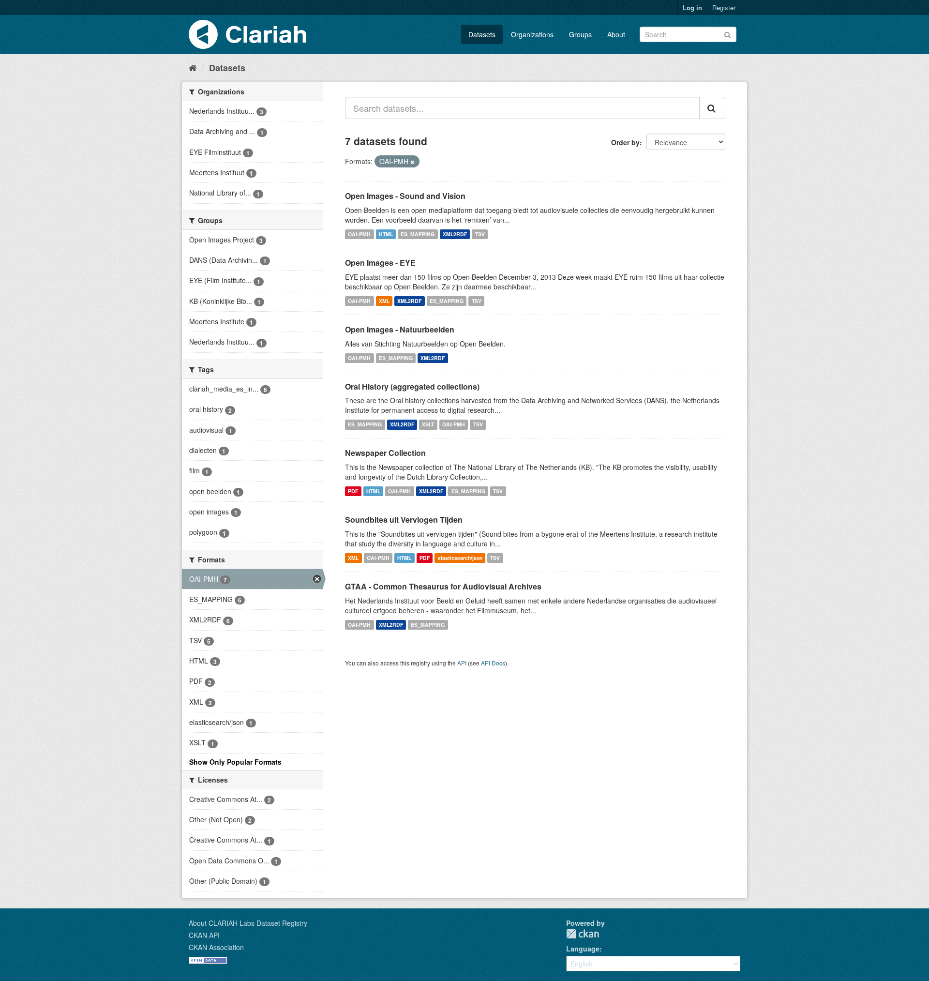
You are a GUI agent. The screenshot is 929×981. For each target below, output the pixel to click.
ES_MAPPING (418, 234)
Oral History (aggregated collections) (412, 386)
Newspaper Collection (385, 452)
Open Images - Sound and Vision (405, 195)
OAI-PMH (359, 234)
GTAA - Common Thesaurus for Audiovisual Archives (443, 586)
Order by (625, 142)
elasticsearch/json (460, 557)
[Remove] (412, 162)
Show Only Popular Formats (235, 762)
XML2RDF (455, 234)
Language (582, 948)
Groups (580, 34)
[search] (712, 108)
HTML (386, 234)
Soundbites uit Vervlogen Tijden (404, 519)
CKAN (582, 934)
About (616, 34)
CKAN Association (216, 947)
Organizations (532, 34)
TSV (480, 234)
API (461, 663)
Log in (692, 7)
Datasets (481, 34)
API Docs (493, 663)
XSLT (428, 424)
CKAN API (204, 935)
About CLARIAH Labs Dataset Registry (248, 923)
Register (723, 7)
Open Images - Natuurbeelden (399, 329)
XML (384, 300)
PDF (353, 491)
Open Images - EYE (380, 262)
